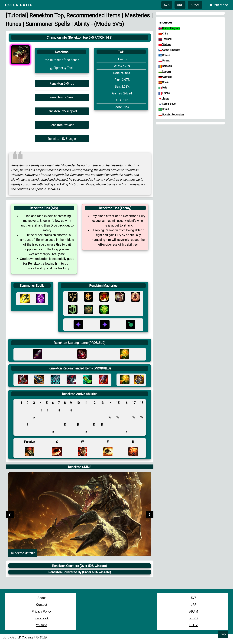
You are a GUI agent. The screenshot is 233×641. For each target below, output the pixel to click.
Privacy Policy (42, 611)
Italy (164, 87)
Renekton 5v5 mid (61, 97)
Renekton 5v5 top (61, 83)
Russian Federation (173, 114)
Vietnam (166, 44)
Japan (165, 98)
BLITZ (193, 625)
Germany (167, 76)
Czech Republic (171, 49)
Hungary (166, 71)
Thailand (167, 38)
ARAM (195, 5)
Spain (165, 82)
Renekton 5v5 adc (61, 125)
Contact (41, 605)
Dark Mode (220, 5)
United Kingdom (171, 28)
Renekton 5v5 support (61, 111)
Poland (166, 60)
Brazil (165, 109)
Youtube (41, 625)
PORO (193, 618)
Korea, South (169, 103)
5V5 (166, 5)
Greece (166, 55)
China (165, 33)
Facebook (42, 618)
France (166, 92)
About (41, 598)
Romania (167, 65)
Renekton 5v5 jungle (62, 139)
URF (180, 5)
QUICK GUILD (12, 637)
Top (223, 634)
